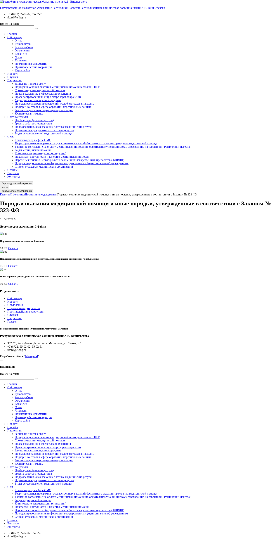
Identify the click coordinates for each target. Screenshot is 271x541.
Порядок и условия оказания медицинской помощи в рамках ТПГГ (57, 87)
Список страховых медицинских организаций (44, 166)
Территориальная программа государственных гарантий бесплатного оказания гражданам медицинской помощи (86, 143)
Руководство (23, 43)
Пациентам (14, 80)
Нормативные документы (31, 63)
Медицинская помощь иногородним (38, 100)
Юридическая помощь (29, 113)
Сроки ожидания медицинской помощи (40, 90)
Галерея (12, 321)
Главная (12, 33)
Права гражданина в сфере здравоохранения (43, 93)
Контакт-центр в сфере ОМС (33, 140)
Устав (18, 57)
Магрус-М (31, 356)
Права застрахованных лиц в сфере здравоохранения (48, 96)
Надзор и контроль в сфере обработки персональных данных (53, 106)
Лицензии (21, 60)
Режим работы (24, 47)
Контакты (13, 176)
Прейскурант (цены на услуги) (34, 120)
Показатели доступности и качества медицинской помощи (52, 156)
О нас (18, 40)
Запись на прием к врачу (30, 83)
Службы (12, 77)
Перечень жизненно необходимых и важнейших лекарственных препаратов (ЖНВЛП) (69, 160)
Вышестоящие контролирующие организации (44, 110)
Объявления (22, 50)
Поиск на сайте (9, 23)
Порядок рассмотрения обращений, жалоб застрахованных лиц (54, 103)
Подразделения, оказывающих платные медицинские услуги (53, 126)
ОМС (10, 136)
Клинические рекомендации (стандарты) (40, 153)
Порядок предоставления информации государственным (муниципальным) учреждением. (71, 163)
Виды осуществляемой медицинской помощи (43, 133)
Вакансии (21, 53)
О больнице (14, 37)
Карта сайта (22, 70)
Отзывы (12, 169)
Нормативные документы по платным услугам (44, 130)
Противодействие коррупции (33, 67)
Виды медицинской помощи (33, 150)
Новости (12, 73)
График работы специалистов (33, 123)
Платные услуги (17, 116)
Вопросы (13, 173)
